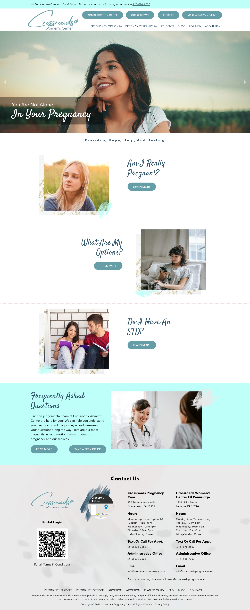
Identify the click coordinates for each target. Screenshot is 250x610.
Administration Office (103, 15)
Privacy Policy (162, 604)
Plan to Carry (154, 590)
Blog (181, 26)
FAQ (171, 590)
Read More (44, 449)
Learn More (142, 186)
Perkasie (168, 15)
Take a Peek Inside (87, 449)
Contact (196, 590)
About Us (211, 26)
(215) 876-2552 (137, 547)
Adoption (133, 590)
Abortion (115, 590)
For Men (195, 26)
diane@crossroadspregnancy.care (186, 579)
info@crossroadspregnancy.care (146, 571)
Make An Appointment (202, 15)
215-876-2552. (141, 4)
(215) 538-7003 (137, 559)
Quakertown (140, 15)
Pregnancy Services (140, 26)
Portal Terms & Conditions (52, 564)
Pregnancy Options (105, 26)
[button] (5, 82)
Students (167, 26)
